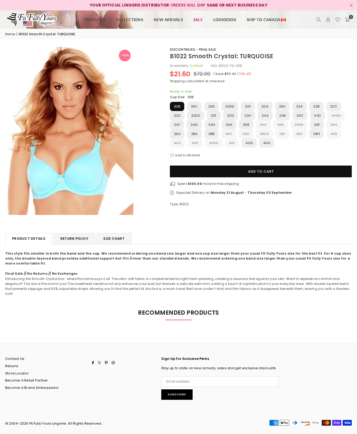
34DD (336, 115)
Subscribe (177, 394)
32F (214, 115)
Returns (12, 365)
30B (177, 106)
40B (333, 133)
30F (248, 106)
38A (194, 133)
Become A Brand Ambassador (32, 387)
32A (299, 106)
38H (316, 133)
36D (280, 124)
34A (265, 115)
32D (177, 115)
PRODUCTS (94, 19)
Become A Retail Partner (26, 380)
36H (177, 133)
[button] (347, 19)
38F (282, 133)
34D (317, 115)
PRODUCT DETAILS (28, 238)
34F (177, 124)
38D (246, 133)
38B (211, 133)
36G (333, 124)
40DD (213, 142)
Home (10, 34)
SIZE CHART (114, 238)
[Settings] (328, 19)
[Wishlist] (337, 19)
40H (266, 142)
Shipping (177, 81)
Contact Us (14, 358)
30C (194, 106)
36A (229, 124)
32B (316, 106)
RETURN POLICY (74, 238)
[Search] (319, 19)
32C (333, 106)
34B (282, 115)
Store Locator (17, 373)
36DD (298, 124)
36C (263, 124)
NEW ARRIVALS (168, 19)
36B (246, 124)
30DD (229, 106)
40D (195, 142)
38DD (264, 133)
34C (300, 115)
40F (232, 142)
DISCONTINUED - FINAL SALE (193, 49)
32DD (195, 115)
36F (317, 124)
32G (230, 115)
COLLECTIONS (129, 19)
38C (228, 133)
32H (247, 115)
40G (249, 142)
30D (211, 106)
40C (177, 142)
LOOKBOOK (224, 19)
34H (211, 124)
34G (194, 124)
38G (299, 133)
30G (264, 106)
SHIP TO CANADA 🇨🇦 (266, 19)
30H (282, 106)
